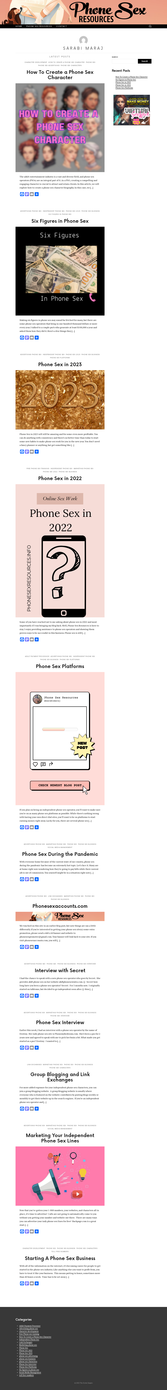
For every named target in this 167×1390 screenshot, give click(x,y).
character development (29, 1331)
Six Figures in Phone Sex (60, 221)
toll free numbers (26, 1375)
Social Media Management (30, 1372)
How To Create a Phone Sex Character (60, 75)
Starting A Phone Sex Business (60, 1258)
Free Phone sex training (29, 1334)
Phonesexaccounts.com (60, 906)
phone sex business (27, 1358)
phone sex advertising (28, 1356)
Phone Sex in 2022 (60, 479)
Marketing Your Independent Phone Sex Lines (60, 1138)
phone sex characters (28, 1361)
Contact (61, 26)
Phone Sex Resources (39, 26)
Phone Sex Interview (60, 1023)
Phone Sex (23, 1347)
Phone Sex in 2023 (60, 365)
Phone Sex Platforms (60, 666)
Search (150, 26)
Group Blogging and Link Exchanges (60, 1077)
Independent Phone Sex (29, 1339)
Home (19, 26)
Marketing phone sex (28, 1345)
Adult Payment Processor (29, 1326)
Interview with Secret (60, 971)
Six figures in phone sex (29, 1369)
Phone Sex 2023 (25, 1353)
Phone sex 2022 (25, 1350)
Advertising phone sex (28, 1328)
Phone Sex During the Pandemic (60, 854)
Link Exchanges (25, 1342)
